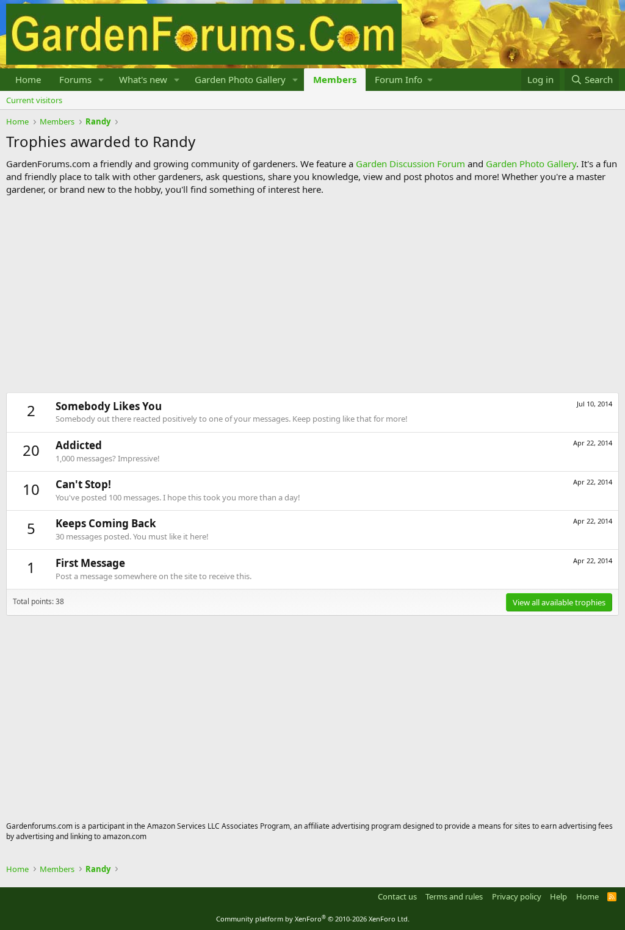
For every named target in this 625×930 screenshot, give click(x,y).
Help (558, 896)
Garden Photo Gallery (240, 79)
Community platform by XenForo (313, 918)
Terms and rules (454, 896)
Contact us (397, 896)
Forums (75, 79)
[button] (101, 79)
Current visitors (34, 100)
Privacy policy (516, 896)
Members (334, 79)
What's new (143, 79)
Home (28, 79)
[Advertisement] (312, 294)
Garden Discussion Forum (410, 163)
